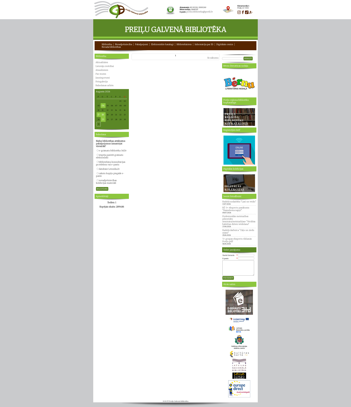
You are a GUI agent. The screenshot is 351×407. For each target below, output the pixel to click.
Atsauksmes (102, 70)
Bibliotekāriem (184, 44)
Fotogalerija (102, 81)
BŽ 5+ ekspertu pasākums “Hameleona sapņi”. (235, 209)
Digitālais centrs (224, 44)
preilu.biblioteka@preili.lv (199, 11)
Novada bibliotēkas (111, 47)
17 (98, 114)
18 (103, 114)
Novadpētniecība (123, 44)
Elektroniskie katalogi (162, 44)
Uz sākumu (213, 58)
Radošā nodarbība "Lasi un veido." (239, 201)
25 (103, 119)
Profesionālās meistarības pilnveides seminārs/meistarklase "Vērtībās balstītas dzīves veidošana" (238, 220)
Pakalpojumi (141, 44)
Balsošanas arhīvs (105, 85)
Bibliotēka (107, 44)
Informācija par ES (204, 44)
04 (103, 105)
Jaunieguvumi (103, 77)
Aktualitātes (102, 62)
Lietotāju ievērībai (105, 66)
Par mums (101, 74)
